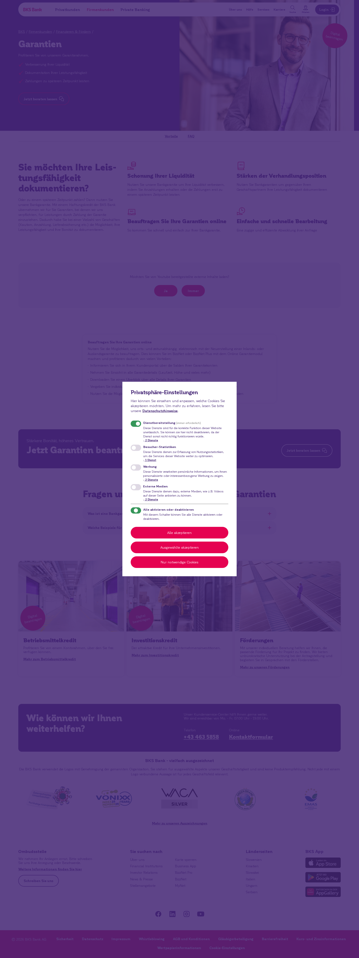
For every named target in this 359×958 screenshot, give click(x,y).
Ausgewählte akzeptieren (179, 547)
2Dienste (150, 440)
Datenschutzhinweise (160, 411)
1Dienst (149, 459)
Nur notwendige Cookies (179, 562)
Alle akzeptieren (179, 533)
